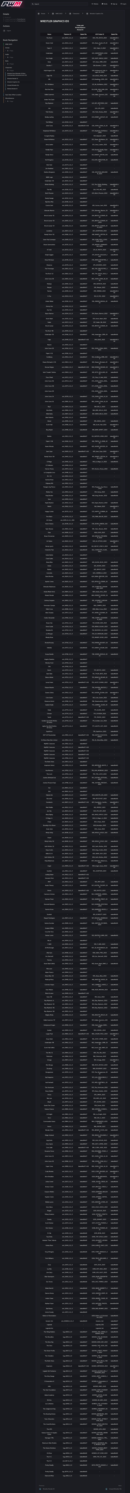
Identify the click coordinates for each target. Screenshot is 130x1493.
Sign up (115, 4)
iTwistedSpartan (21, 19)
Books (105, 4)
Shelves (96, 4)
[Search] (33, 4)
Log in (124, 4)
